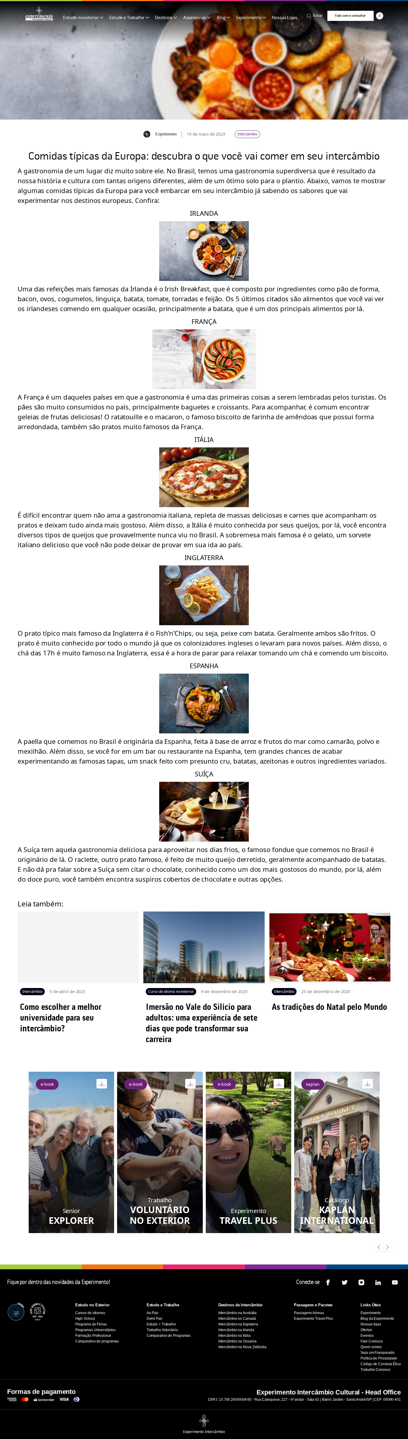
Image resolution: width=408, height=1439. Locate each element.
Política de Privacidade (379, 1358)
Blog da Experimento (377, 1318)
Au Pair (152, 1313)
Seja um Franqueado (377, 1353)
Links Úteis (371, 1305)
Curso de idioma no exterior (171, 991)
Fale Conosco (372, 1341)
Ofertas (366, 1330)
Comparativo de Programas (169, 1336)
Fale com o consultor (350, 16)
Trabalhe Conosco (375, 1370)
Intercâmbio (247, 134)
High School (85, 1318)
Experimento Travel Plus (313, 1318)
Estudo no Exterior (92, 1305)
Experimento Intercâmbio (204, 1431)
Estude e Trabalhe (126, 17)
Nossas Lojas (284, 17)
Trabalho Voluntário (162, 1330)
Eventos (367, 1336)
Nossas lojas (371, 1324)
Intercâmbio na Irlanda (236, 1330)
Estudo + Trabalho (161, 1324)
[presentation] (379, 1248)
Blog (221, 17)
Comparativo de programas (97, 1341)
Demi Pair (154, 1318)
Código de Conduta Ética (381, 1364)
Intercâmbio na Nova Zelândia (242, 1347)
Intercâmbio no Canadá (237, 1318)
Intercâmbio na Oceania (237, 1341)
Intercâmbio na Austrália (237, 1313)
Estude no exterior (80, 17)
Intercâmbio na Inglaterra (238, 1324)
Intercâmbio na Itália (234, 1336)
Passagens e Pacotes (313, 1305)
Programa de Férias (91, 1324)
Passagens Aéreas (309, 1313)
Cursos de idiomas (90, 1313)
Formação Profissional (93, 1336)
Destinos (163, 17)
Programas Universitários (95, 1330)
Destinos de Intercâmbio (240, 1305)
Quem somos (371, 1347)
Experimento (248, 17)
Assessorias (194, 17)
